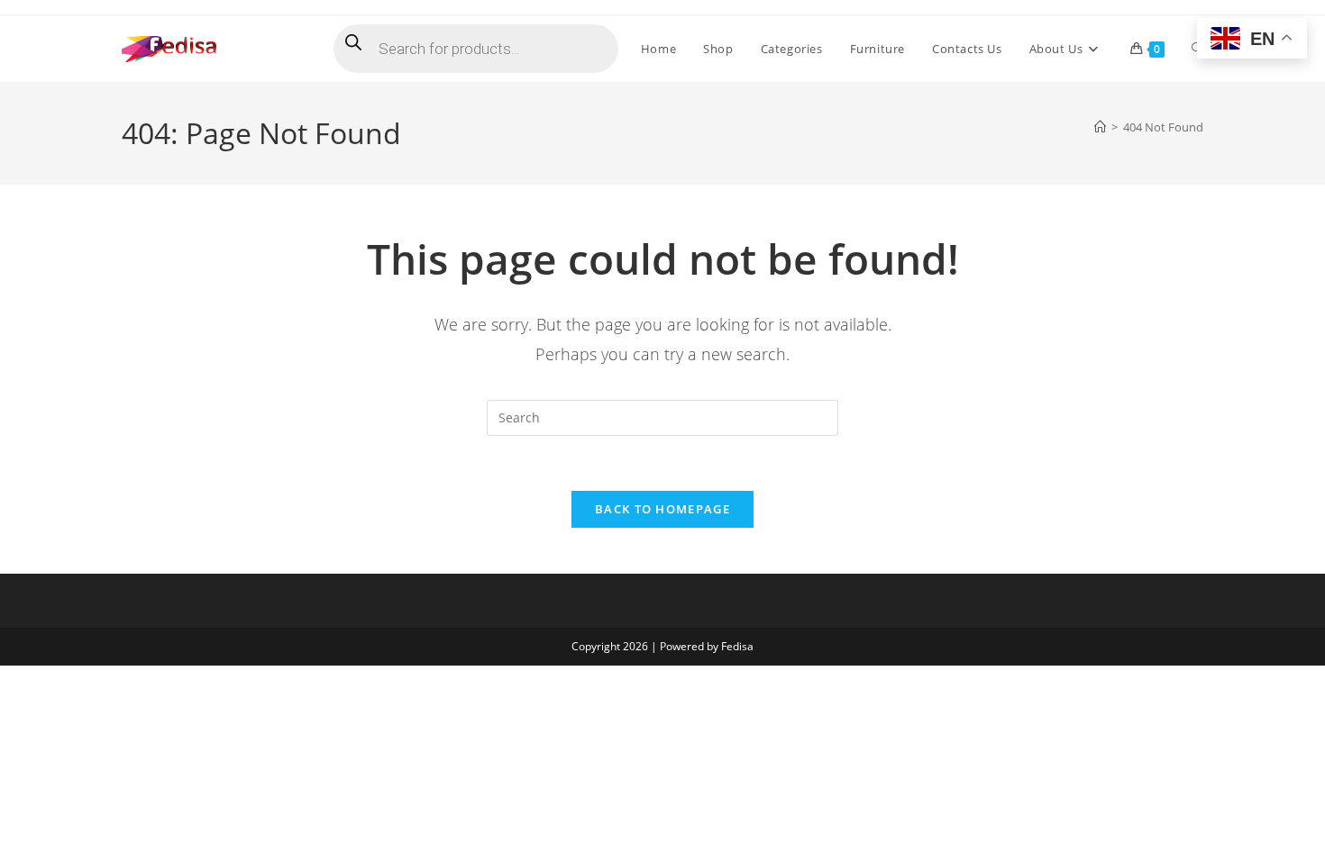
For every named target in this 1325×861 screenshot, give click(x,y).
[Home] (1100, 127)
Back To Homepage (662, 509)
